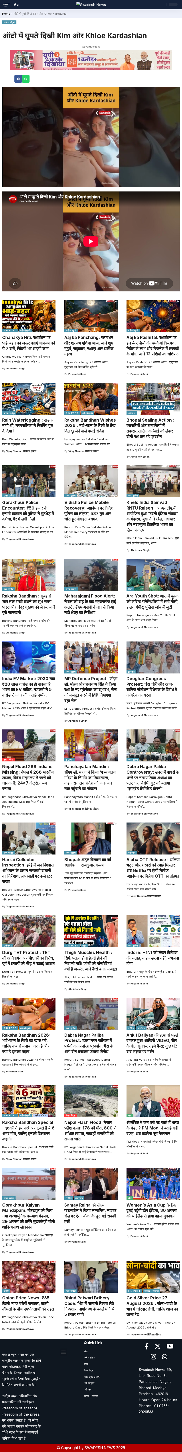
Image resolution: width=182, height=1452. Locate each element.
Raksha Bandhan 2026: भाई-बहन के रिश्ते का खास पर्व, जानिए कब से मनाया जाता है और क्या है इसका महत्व (26, 1043)
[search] (161, 4)
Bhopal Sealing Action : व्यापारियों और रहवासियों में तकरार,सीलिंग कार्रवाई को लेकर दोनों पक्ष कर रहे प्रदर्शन (150, 428)
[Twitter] (158, 1346)
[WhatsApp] (164, 1357)
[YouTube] (170, 1346)
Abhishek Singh (15, 368)
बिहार (130, 589)
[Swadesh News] (91, 5)
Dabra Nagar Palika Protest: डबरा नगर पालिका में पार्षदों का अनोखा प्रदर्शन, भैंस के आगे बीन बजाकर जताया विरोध (88, 1043)
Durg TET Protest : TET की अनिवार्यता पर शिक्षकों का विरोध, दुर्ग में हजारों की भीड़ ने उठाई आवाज (28, 958)
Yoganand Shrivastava (20, 539)
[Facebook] (147, 1346)
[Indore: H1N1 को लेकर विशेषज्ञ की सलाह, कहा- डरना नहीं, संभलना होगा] (153, 931)
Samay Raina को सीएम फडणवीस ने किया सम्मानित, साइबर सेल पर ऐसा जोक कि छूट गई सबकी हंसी (90, 1213)
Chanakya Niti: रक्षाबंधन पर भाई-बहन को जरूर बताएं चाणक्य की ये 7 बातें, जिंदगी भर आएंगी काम (28, 343)
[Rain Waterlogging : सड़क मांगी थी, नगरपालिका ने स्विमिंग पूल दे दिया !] (28, 399)
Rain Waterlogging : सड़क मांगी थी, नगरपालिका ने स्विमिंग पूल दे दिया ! (27, 426)
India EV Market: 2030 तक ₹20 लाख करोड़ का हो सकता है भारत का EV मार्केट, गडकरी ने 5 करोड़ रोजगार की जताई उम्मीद (28, 687)
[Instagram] (153, 1357)
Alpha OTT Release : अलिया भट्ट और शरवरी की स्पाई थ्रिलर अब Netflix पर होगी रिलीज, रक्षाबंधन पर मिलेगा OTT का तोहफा (153, 868)
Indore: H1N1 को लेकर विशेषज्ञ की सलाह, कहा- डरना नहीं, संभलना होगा (153, 958)
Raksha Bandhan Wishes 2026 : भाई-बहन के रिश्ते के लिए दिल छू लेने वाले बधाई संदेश (90, 426)
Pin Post (10, 330)
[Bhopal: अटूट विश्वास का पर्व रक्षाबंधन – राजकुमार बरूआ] (91, 838)
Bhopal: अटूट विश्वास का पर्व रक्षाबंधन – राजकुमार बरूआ (87, 862)
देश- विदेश (8, 759)
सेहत (84, 945)
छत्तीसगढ (8, 945)
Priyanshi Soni (77, 374)
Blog (69, 759)
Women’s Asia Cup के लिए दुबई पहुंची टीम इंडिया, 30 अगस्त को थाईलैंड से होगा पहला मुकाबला (152, 1211)
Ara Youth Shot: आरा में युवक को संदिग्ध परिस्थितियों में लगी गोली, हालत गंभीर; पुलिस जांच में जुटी (153, 601)
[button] (18, 79)
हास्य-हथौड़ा (9, 413)
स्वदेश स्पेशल (40, 1115)
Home (6, 13)
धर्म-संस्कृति (25, 330)
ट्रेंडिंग (131, 1028)
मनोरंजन (132, 852)
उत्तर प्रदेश (9, 495)
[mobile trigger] (8, 5)
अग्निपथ (131, 413)
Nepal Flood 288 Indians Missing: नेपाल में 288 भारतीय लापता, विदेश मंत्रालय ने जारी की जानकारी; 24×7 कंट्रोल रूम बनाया (28, 777)
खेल (130, 1115)
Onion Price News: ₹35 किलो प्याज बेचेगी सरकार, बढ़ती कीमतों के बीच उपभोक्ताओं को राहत (28, 1303)
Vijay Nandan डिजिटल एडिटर (21, 451)
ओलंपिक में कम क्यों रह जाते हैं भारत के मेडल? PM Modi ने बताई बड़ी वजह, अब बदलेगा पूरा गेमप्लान (153, 1128)
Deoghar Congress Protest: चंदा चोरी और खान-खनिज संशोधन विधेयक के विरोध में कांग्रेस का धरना (152, 687)
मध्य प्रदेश (71, 495)
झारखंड (131, 671)
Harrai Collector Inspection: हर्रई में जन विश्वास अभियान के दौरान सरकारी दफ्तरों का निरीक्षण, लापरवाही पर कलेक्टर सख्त (28, 870)
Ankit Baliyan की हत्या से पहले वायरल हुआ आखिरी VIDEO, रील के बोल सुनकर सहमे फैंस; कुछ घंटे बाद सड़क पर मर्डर (152, 1043)
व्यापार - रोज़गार (151, 1291)
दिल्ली (6, 671)
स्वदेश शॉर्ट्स (9, 22)
